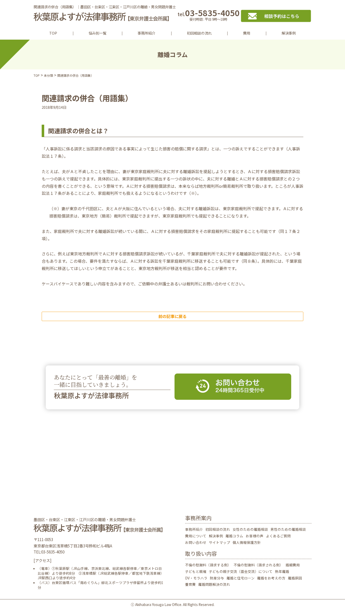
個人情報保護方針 (247, 542)
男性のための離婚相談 (288, 529)
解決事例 (289, 33)
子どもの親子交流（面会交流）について (241, 571)
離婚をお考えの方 (271, 577)
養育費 (190, 584)
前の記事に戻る (172, 316)
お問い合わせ (195, 542)
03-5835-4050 (209, 16)
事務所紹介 (146, 33)
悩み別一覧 (97, 33)
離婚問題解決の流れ (214, 584)
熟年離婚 (282, 571)
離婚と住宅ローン (241, 577)
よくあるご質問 (278, 535)
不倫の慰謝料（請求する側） (208, 564)
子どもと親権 (195, 571)
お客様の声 (254, 535)
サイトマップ (219, 542)
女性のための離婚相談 (250, 529)
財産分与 (217, 577)
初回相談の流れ (199, 33)
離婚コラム (234, 535)
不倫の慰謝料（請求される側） (258, 564)
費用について (195, 535)
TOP (53, 33)
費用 (246, 33)
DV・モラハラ (196, 577)
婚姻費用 (293, 564)
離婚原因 (295, 577)
